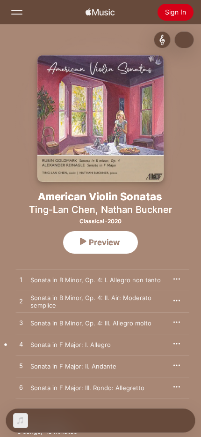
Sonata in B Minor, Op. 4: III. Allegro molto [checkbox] (90, 323)
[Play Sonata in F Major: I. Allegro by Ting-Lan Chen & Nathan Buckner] (21, 344)
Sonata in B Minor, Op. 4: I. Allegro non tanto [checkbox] (95, 280)
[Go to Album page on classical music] (162, 39)
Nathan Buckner (136, 209)
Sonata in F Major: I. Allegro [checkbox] (70, 344)
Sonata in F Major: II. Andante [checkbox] (73, 366)
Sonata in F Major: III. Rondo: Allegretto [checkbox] (87, 388)
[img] (100, 12)
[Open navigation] (17, 12)
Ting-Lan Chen (62, 209)
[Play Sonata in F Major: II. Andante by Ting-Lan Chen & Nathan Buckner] (21, 366)
